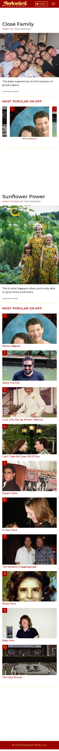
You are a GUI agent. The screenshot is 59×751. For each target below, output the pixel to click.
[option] (29, 124)
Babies (6, 29)
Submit (43, 4)
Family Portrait (10, 201)
